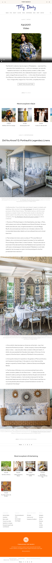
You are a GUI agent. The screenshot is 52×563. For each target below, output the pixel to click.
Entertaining (28, 135)
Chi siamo (29, 515)
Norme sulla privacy (13, 558)
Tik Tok (40, 519)
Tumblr (40, 523)
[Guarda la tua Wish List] (46, 2)
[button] (26, 47)
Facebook (41, 517)
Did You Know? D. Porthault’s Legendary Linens (26, 140)
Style (28, 19)
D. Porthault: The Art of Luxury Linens (29, 199)
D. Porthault (28, 209)
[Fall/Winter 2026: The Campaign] (9, 115)
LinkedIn (41, 527)
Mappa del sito (6, 559)
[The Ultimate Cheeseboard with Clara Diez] (43, 466)
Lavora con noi (30, 517)
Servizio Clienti (6, 515)
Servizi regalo (18, 518)
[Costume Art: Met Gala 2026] (41, 115)
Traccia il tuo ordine (7, 521)
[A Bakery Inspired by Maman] (18, 466)
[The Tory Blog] (26, 7)
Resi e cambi (5, 519)
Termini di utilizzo (21, 558)
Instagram (41, 515)
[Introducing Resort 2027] (25, 115)
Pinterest (41, 521)
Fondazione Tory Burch (32, 519)
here (23, 68)
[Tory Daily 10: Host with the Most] (6, 486)
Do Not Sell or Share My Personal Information (33, 558)
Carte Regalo (17, 520)
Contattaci (5, 517)
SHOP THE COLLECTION (26, 84)
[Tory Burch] (26, 2)
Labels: (17, 439)
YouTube (41, 525)
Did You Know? (28, 439)
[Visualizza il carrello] (49, 2)
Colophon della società (14, 559)
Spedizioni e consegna (7, 523)
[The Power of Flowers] (6, 466)
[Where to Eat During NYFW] (30, 466)
